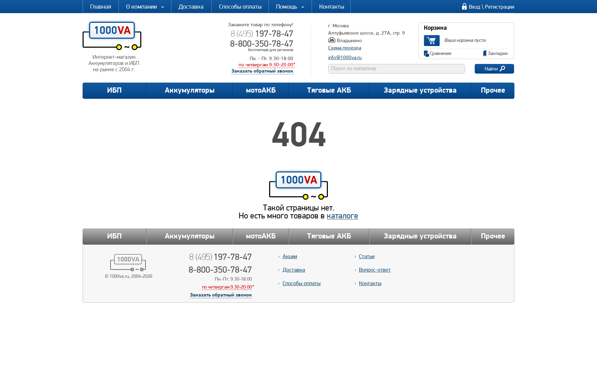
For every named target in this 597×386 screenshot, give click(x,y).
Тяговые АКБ (329, 91)
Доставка (191, 6)
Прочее (493, 91)
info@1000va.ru (345, 57)
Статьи (367, 256)
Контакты (331, 6)
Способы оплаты (240, 6)
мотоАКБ (261, 91)
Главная (100, 6)
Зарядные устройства (420, 91)
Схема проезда (344, 48)
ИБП (114, 91)
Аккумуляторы (190, 91)
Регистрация (499, 6)
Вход (474, 6)
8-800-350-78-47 (261, 43)
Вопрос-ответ (375, 269)
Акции (290, 256)
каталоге (342, 215)
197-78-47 (262, 33)
